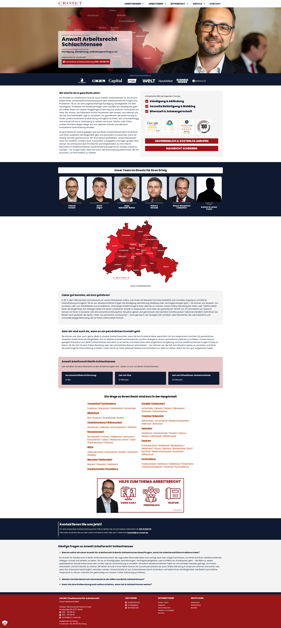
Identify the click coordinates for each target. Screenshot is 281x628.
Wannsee (146, 411)
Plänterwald (147, 420)
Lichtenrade (130, 408)
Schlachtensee (159, 411)
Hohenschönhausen (152, 466)
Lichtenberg (149, 459)
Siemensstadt (160, 433)
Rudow (120, 417)
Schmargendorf (118, 427)
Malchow (166, 448)
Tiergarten (132, 451)
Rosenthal (178, 451)
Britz (89, 417)
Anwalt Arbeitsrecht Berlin (69, 602)
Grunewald (92, 427)
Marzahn (92, 459)
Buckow (97, 417)
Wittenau (108, 442)
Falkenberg (174, 463)
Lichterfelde (147, 408)
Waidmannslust (95, 442)
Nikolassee (178, 408)
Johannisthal (161, 420)
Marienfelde (117, 408)
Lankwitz (159, 408)
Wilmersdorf (114, 422)
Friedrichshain (95, 468)
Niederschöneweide (178, 420)
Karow (158, 448)
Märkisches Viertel (119, 439)
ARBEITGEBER (156, 3)
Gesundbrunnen (95, 451)
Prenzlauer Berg (149, 445)
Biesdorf (91, 464)
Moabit (122, 451)
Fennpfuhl (168, 466)
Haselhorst (147, 433)
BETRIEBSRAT (178, 3)
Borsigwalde (93, 436)
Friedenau (92, 408)
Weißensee (164, 445)
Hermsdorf (128, 436)
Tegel (132, 439)
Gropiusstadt (108, 417)
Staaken (173, 433)
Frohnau (105, 436)
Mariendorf (104, 408)
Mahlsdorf (113, 464)
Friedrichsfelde (149, 463)
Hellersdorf (105, 459)
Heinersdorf (147, 448)
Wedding (91, 454)
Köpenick (158, 415)
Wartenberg (187, 463)
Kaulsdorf (101, 464)
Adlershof (146, 423)
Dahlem (168, 408)
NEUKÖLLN (93, 412)
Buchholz (146, 451)
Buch (189, 448)
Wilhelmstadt (169, 436)
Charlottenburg (96, 422)
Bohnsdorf (158, 423)
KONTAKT (215, 3)
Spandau (147, 428)
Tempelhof (93, 403)
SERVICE (197, 3)
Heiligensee (116, 436)
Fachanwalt (66, 203)
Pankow (146, 440)
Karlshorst (163, 463)
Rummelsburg (182, 466)
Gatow (182, 433)
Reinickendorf (95, 431)
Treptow (146, 415)
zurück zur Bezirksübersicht (140, 286)
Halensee (104, 427)
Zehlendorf (158, 403)
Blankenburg (177, 445)
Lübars (105, 439)
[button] (5, 623)
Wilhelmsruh (148, 454)
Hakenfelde (155, 436)
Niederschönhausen (162, 451)
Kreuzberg (112, 468)
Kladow (145, 436)
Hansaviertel (111, 451)
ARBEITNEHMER (132, 3)
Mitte (90, 447)
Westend (132, 427)
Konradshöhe (93, 439)
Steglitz (146, 403)
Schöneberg (109, 403)
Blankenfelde (179, 448)
